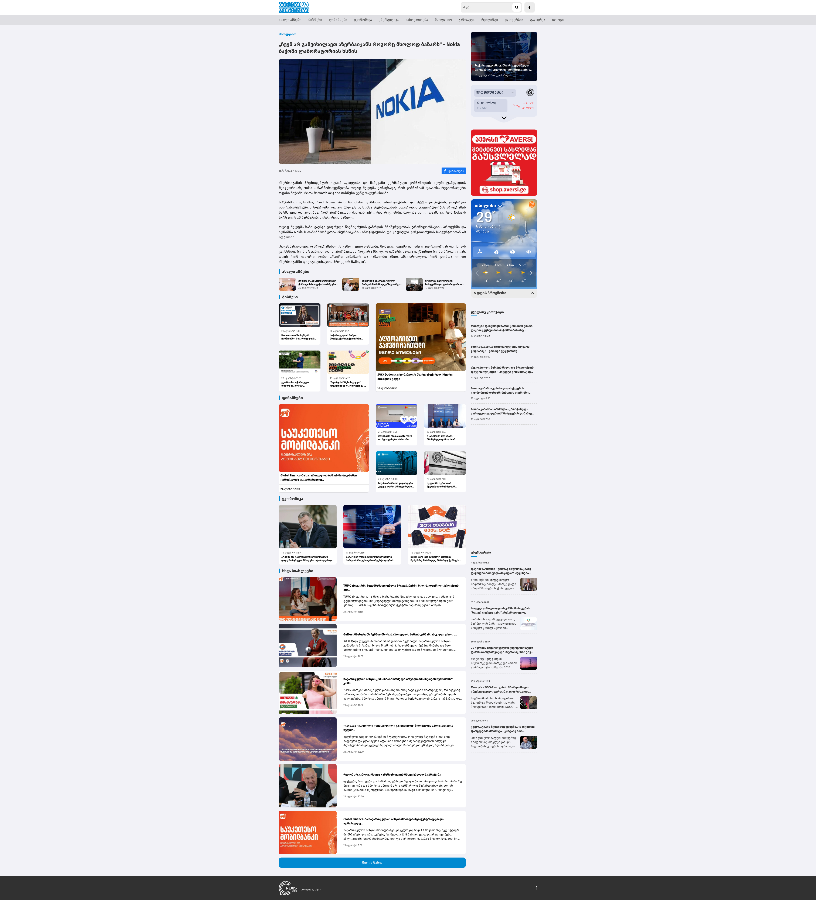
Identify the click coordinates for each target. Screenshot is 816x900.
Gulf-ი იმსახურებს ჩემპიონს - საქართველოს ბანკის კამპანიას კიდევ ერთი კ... (400, 634)
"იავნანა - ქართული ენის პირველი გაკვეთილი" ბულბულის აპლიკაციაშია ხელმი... (398, 728)
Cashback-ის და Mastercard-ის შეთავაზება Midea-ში (395, 438)
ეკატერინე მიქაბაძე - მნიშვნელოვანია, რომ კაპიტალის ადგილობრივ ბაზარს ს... (443, 438)
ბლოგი (558, 20)
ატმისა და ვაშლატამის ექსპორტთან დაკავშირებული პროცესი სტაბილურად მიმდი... (306, 558)
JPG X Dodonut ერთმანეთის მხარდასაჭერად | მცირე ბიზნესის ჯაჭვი (415, 377)
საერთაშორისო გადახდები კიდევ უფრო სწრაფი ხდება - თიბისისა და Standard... (396, 485)
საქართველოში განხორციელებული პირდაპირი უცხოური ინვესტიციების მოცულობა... (369, 558)
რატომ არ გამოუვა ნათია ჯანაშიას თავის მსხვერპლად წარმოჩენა (392, 774)
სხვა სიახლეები (297, 571)
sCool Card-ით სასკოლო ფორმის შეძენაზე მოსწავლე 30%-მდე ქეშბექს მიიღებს (435, 558)
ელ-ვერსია (514, 20)
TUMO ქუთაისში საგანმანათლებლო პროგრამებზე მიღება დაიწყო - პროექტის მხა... (401, 588)
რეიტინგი (489, 20)
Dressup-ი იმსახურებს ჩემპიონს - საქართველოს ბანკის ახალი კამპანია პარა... (297, 337)
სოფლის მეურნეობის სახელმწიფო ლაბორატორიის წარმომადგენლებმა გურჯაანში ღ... (445, 282)
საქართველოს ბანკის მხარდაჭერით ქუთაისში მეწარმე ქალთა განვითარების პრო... (345, 337)
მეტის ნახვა (372, 863)
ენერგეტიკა (389, 20)
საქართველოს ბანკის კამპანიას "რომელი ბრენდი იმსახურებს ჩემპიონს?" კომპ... (398, 681)
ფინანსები (338, 20)
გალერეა (537, 20)
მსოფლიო (443, 20)
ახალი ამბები (290, 20)
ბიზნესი (315, 20)
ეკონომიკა (363, 20)
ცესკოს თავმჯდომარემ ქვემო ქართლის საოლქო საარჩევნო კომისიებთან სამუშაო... (317, 282)
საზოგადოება (416, 20)
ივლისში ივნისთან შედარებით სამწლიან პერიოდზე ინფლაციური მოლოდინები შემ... (442, 485)
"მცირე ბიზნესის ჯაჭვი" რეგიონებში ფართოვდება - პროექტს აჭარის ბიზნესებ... (348, 384)
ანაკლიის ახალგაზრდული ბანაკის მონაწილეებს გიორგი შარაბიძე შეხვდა (381, 282)
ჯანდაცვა (467, 20)
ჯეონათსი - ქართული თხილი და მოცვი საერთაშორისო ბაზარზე (297, 384)
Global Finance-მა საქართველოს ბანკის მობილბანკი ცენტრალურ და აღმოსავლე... (318, 478)
